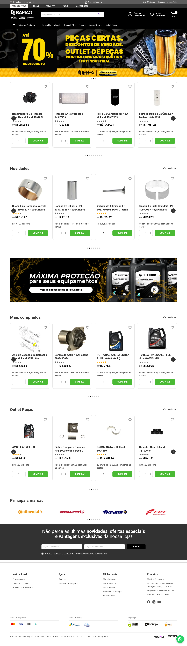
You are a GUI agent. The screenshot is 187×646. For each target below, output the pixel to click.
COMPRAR (38, 141)
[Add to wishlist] (45, 87)
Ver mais (168, 168)
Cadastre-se (139, 16)
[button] (91, 78)
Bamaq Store (94, 25)
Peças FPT (69, 25)
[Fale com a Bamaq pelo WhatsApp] (180, 639)
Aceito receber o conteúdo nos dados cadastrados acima (76, 553)
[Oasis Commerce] (172, 636)
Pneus (81, 25)
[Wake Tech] (159, 636)
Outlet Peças (111, 25)
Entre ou (137, 13)
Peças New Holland (51, 25)
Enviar (136, 546)
